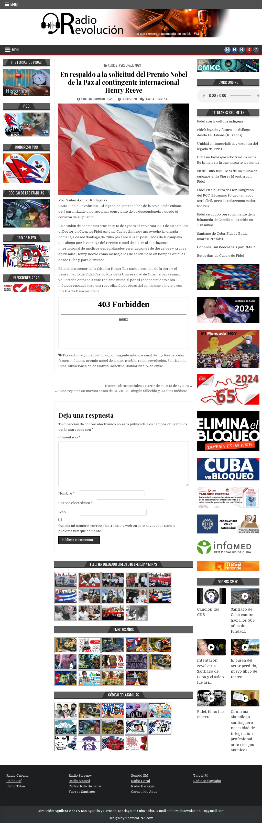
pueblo (130, 361)
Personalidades (130, 65)
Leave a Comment (156, 99)
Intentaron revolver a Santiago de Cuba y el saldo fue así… (210, 671)
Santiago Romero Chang (97, 99)
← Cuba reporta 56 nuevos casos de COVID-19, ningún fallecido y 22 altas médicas (121, 391)
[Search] (256, 50)
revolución (157, 361)
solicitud (117, 366)
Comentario (69, 437)
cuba (180, 355)
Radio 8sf (13, 781)
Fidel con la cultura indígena (220, 121)
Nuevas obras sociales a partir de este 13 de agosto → (149, 386)
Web (62, 512)
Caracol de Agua (144, 792)
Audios (112, 65)
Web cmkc (154, 366)
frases (63, 361)
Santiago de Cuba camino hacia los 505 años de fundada (243, 620)
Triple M (200, 775)
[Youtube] (249, 50)
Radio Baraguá (143, 786)
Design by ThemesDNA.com (130, 818)
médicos (77, 361)
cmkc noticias (97, 355)
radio (142, 361)
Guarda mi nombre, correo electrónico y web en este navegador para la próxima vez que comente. (116, 528)
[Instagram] (242, 50)
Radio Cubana (17, 775)
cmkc (79, 355)
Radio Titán (15, 786)
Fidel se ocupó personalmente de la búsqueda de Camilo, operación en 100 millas (226, 219)
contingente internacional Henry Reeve (142, 355)
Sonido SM (139, 775)
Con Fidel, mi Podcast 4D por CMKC (226, 247)
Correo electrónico (75, 503)
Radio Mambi (79, 781)
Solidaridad (135, 366)
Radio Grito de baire (85, 786)
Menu (14, 4)
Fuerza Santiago (82, 792)
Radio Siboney (80, 775)
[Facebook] (235, 50)
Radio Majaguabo (207, 781)
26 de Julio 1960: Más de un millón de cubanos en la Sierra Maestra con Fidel (227, 176)
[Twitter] (227, 50)
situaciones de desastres (88, 366)
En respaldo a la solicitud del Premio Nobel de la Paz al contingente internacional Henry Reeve (123, 82)
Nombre (66, 493)
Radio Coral (140, 781)
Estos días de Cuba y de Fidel (220, 256)
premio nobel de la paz (104, 361)
